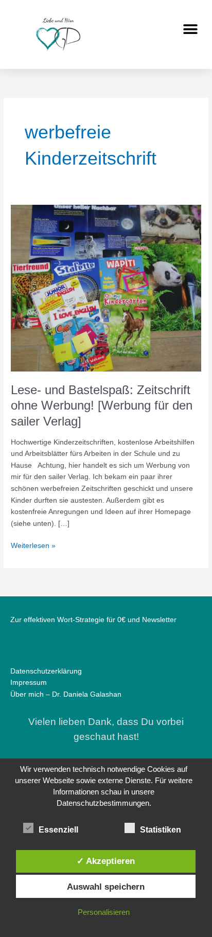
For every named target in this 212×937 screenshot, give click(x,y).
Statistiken (160, 829)
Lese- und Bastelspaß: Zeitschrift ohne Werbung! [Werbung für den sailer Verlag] (101, 406)
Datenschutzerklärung (46, 671)
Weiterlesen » (33, 545)
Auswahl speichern (106, 886)
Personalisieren (104, 912)
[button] (190, 29)
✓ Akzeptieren (106, 860)
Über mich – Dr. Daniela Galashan (65, 694)
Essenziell (58, 829)
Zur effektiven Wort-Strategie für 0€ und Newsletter (93, 620)
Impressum (28, 682)
